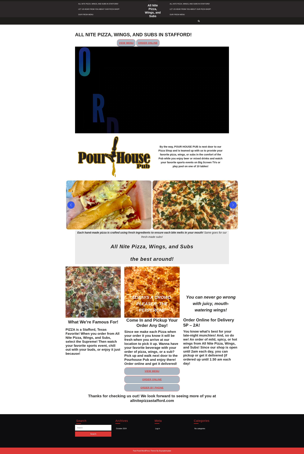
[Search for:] (93, 428)
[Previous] (71, 205)
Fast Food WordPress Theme (144, 451)
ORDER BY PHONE (173, 43)
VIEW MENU (126, 43)
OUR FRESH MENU (85, 14)
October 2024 (121, 428)
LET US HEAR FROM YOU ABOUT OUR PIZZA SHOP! (98, 9)
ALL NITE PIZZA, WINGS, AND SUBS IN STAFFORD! (98, 4)
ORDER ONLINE (148, 43)
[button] (109, 205)
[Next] (233, 205)
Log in (157, 428)
